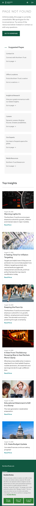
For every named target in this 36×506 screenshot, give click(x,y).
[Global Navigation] (3, 3)
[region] (18, 489)
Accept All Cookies (28, 500)
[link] (8, 225)
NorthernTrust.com (8, 466)
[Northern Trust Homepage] (9, 2)
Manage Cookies (8, 500)
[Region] (28, 3)
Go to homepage (11, 33)
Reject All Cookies (18, 500)
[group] (18, 210)
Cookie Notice (11, 494)
